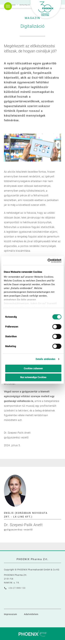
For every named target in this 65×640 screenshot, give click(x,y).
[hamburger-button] (8, 6)
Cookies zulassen (33, 368)
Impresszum (10, 614)
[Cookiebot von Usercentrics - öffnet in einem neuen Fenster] (47, 261)
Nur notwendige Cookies (33, 377)
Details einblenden (45, 359)
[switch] (56, 326)
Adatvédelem (31, 614)
